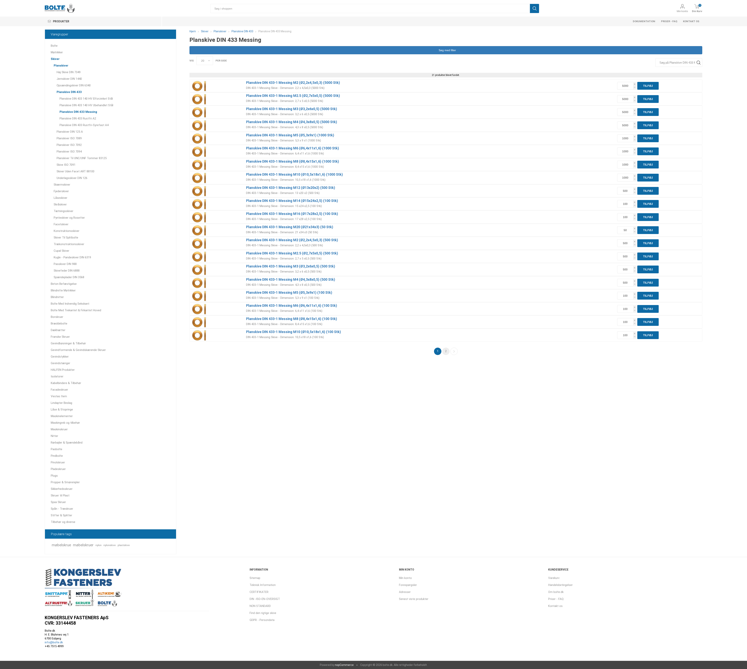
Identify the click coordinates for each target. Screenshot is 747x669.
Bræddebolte (59, 323)
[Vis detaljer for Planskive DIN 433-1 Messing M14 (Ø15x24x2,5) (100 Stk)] (199, 204)
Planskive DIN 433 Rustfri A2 (78, 118)
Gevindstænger (60, 363)
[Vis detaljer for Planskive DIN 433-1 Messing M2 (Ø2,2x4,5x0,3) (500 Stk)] (199, 243)
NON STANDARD (260, 606)
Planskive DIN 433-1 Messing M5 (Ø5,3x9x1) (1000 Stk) (290, 135)
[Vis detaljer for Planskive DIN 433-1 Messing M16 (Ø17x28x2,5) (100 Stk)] (199, 217)
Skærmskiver (62, 184)
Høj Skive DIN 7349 (69, 72)
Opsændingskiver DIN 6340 (74, 85)
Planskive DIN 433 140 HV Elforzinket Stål (86, 98)
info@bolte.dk (54, 642)
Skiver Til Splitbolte (66, 237)
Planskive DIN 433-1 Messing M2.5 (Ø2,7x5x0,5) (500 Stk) (292, 253)
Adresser (405, 592)
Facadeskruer (59, 389)
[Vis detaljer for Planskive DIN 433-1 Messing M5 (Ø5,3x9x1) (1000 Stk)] (199, 138)
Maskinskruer (59, 429)
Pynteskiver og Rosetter (69, 217)
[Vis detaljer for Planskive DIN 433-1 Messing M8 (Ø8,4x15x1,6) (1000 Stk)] (199, 164)
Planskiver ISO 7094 (69, 151)
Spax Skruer (58, 502)
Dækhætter (58, 330)
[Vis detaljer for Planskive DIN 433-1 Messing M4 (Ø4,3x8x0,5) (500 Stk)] (199, 282)
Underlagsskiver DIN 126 (72, 178)
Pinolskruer (58, 462)
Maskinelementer (62, 416)
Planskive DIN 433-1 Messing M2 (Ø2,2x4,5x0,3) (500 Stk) (292, 240)
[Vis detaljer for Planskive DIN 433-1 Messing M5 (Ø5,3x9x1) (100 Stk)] (199, 295)
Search (698, 62)
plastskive (124, 545)
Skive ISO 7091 (66, 165)
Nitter (54, 436)
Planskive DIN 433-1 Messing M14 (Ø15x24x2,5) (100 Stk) (292, 201)
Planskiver (61, 65)
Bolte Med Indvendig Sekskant (70, 303)
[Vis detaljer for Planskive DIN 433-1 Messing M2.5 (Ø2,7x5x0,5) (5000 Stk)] (199, 99)
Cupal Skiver (61, 251)
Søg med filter (447, 50)
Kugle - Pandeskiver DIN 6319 (72, 257)
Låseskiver (60, 198)
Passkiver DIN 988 (65, 264)
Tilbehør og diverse (63, 522)
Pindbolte (57, 456)
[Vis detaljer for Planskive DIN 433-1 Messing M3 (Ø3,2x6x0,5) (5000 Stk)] (199, 112)
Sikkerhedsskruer (62, 489)
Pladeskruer (58, 469)
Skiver (55, 59)
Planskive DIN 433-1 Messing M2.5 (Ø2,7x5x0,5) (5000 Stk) (293, 96)
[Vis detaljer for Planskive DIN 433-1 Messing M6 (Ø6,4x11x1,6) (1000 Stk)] (199, 151)
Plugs (54, 475)
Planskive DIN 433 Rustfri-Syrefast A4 (84, 125)
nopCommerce (344, 664)
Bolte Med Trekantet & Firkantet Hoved (76, 310)
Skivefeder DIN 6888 (67, 270)
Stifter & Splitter (61, 515)
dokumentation (644, 21)
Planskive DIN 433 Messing (78, 112)
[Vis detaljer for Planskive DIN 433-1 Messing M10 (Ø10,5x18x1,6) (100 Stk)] (199, 335)
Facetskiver (61, 224)
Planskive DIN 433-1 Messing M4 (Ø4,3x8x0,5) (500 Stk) (290, 279)
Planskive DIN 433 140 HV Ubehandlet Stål (86, 105)
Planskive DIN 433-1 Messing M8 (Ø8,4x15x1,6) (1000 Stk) (292, 161)
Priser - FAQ (669, 21)
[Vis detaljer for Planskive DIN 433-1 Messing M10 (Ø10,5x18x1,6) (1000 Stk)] (199, 177)
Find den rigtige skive (263, 613)
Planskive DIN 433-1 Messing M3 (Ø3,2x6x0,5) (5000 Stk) (291, 109)
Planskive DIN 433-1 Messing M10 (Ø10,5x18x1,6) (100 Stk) (293, 332)
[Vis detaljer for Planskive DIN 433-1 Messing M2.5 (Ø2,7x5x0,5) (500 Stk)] (199, 256)
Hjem (192, 31)
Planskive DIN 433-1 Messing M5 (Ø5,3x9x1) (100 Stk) (289, 292)
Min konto (682, 11)
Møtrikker (57, 52)
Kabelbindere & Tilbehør (66, 383)
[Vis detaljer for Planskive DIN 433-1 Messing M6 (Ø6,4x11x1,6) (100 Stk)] (199, 308)
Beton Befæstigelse (64, 284)
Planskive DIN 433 (69, 92)
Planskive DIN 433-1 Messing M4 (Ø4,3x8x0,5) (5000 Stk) (291, 122)
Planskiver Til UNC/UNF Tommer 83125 (82, 158)
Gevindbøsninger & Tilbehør (68, 343)
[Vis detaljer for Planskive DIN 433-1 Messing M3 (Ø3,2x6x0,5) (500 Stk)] (199, 269)
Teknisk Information (263, 585)
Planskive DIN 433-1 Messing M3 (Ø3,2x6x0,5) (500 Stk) (290, 266)
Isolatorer (57, 376)
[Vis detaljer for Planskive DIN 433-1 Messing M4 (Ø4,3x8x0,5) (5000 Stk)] (199, 125)
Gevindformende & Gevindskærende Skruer (78, 350)
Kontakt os (691, 21)
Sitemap (255, 578)
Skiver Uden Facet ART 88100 (75, 171)
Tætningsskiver (63, 211)
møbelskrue (61, 545)
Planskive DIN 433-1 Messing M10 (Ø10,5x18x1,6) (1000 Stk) (294, 174)
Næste (454, 351)
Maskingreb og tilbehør (65, 422)
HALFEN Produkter (63, 370)
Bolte (54, 45)
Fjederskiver (61, 191)
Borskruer (57, 317)
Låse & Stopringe (62, 409)
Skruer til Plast (60, 495)
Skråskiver (60, 204)
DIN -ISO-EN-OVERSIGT (265, 599)
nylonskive (109, 545)
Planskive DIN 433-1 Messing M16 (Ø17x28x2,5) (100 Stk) (292, 214)
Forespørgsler (408, 585)
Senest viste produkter (413, 599)
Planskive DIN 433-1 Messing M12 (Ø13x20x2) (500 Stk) (290, 188)
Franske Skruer (60, 336)
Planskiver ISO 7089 (69, 138)
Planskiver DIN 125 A (70, 131)
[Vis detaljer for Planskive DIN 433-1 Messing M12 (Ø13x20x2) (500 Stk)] (199, 191)
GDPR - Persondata (262, 620)
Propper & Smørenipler (65, 482)
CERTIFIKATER (259, 592)
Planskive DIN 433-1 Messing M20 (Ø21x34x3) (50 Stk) (289, 227)
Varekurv (553, 578)
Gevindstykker (60, 356)
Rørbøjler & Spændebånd (66, 442)
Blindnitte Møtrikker (63, 290)
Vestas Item (59, 396)
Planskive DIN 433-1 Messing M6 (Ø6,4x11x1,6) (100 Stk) (291, 305)
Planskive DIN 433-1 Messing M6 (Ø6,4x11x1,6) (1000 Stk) (292, 148)
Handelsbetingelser (560, 585)
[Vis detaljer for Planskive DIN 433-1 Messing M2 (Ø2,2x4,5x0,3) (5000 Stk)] (199, 86)
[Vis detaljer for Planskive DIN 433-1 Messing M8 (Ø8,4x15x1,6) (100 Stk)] (199, 322)
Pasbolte (56, 449)
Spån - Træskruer (62, 508)
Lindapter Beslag (61, 403)
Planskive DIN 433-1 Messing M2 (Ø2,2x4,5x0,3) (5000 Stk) (293, 83)
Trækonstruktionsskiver (69, 244)
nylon (99, 545)
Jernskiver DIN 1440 (69, 79)
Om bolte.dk (556, 592)
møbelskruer (83, 545)
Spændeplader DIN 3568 (69, 277)
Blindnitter (57, 297)
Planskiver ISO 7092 (69, 145)
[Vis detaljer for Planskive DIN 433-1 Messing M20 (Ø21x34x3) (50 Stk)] (199, 230)
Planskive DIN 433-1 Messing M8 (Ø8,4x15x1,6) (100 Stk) (291, 319)
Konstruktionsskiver (66, 231)
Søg (534, 8)
